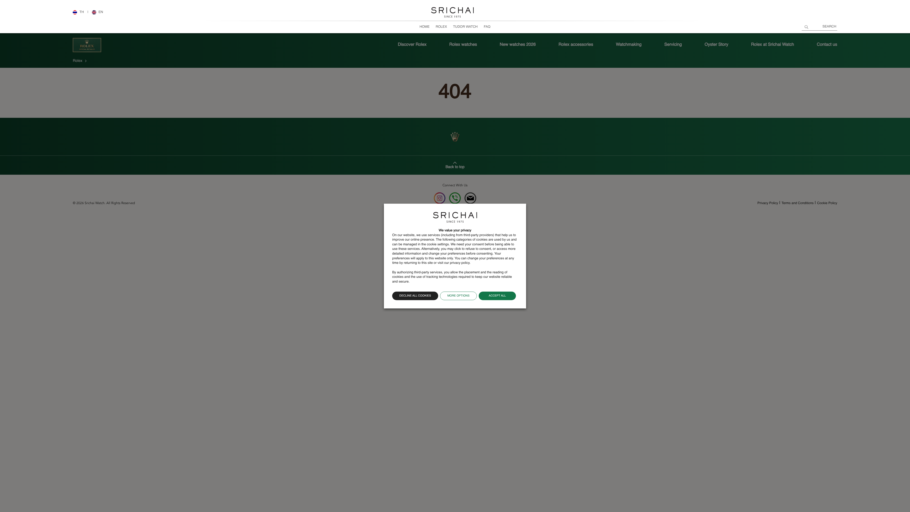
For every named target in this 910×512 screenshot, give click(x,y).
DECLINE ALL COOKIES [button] (415, 295)
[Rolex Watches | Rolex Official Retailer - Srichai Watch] (452, 12)
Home (425, 27)
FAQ (487, 27)
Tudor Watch (465, 27)
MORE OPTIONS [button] (458, 295)
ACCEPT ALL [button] (497, 295)
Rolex (441, 27)
